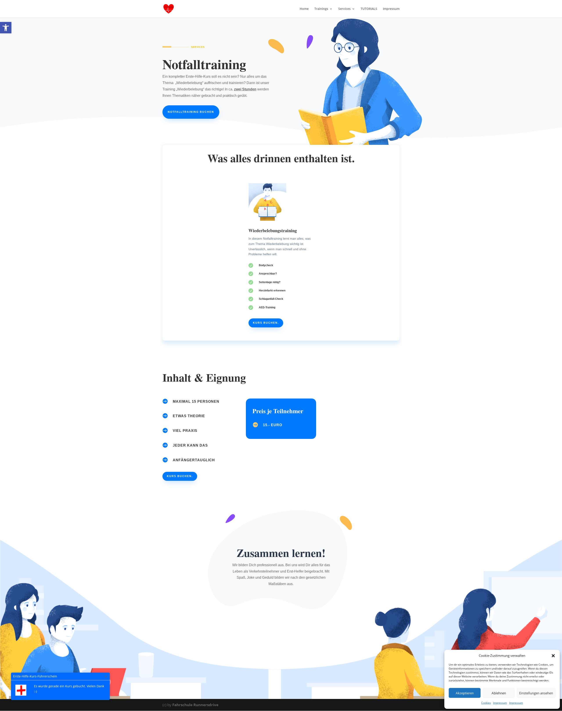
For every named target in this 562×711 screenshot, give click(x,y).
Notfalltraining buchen (191, 111)
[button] (5, 27)
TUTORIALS (369, 9)
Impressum (500, 703)
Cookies (486, 703)
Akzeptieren (465, 693)
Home (304, 9)
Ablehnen (499, 693)
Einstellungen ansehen (536, 693)
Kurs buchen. (266, 322)
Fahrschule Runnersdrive (195, 704)
